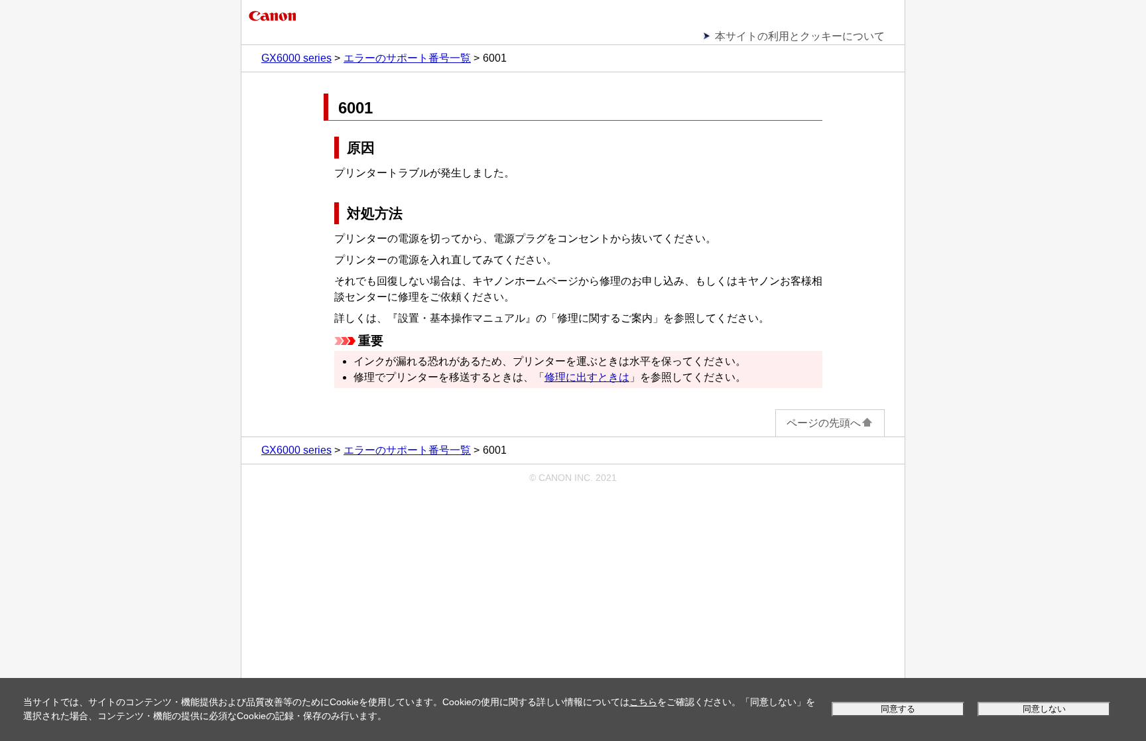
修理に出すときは (586, 377)
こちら (643, 702)
